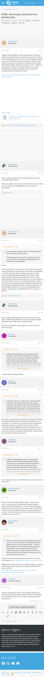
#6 (42, 390)
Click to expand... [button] (22, 368)
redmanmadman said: (10, 536)
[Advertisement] (22, 32)
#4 (42, 313)
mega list (14, 23)
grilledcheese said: (9, 349)
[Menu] (3, 3)
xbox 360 (21, 23)
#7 (42, 448)
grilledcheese (7, 20)
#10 (41, 588)
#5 (42, 343)
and (13, 296)
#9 (42, 529)
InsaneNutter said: (9, 247)
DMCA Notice (37, 672)
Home (8, 674)
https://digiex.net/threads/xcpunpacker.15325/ (27, 560)
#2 (42, 173)
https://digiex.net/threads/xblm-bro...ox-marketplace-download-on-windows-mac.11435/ (19, 571)
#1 (42, 50)
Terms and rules (15, 672)
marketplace (6, 23)
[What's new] (38, 3)
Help (3, 674)
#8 (42, 497)
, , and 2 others (20, 125)
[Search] (41, 3)
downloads (35, 20)
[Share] (39, 50)
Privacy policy (26, 672)
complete (28, 20)
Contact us (5, 672)
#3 (42, 240)
